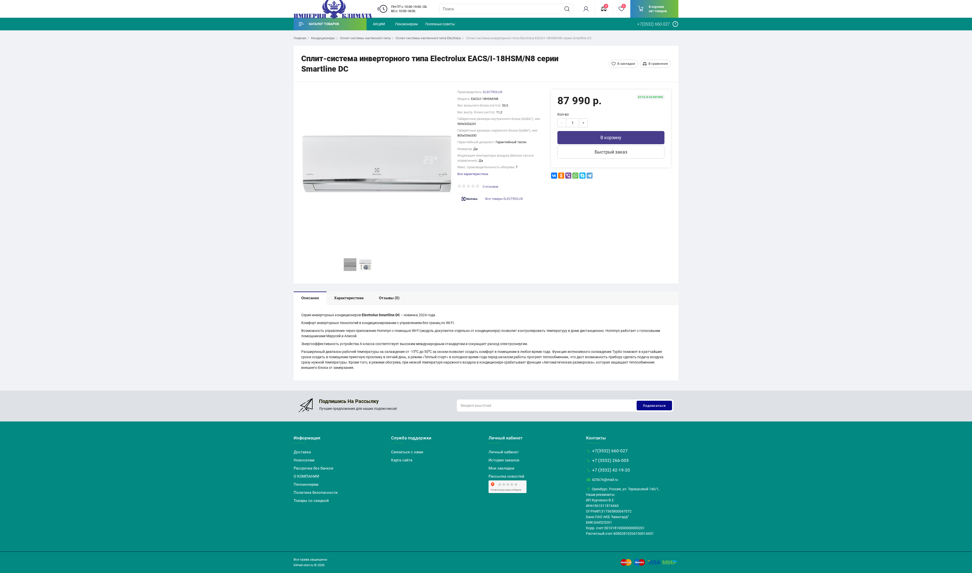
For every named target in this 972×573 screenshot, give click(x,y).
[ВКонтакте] (554, 176)
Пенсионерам (406, 24)
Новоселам (304, 460)
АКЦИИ (379, 24)
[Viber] (568, 176)
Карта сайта (401, 460)
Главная (300, 38)
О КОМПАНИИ (306, 476)
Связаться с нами (407, 452)
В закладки (626, 64)
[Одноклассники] (561, 176)
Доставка (302, 452)
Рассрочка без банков (313, 468)
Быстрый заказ (611, 152)
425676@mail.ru (604, 480)
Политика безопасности (316, 492)
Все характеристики (472, 174)
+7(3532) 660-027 (609, 450)
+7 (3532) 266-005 (610, 460)
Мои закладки (501, 468)
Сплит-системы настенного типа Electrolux (428, 38)
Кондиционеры (323, 38)
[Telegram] (589, 176)
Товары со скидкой (311, 500)
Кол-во (563, 114)
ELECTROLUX (492, 92)
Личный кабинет (504, 452)
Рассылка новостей (506, 476)
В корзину (610, 137)
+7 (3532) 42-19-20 (610, 470)
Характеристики (349, 298)
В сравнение (658, 64)
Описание (310, 298)
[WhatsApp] (575, 176)
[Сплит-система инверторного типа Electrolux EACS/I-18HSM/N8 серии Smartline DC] (376, 165)
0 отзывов (490, 186)
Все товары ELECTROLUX (504, 199)
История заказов (504, 460)
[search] (567, 9)
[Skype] (582, 176)
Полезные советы (440, 24)
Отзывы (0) (389, 298)
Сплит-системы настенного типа (365, 38)
